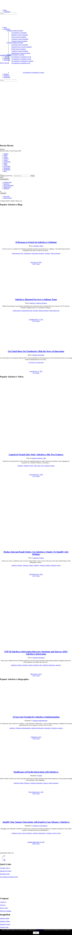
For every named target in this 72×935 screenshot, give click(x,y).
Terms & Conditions (5, 911)
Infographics (7, 169)
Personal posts (7, 182)
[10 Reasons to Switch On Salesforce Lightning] (36, 238)
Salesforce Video (28, 465)
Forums (6, 157)
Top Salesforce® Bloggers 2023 (9, 877)
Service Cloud (56, 833)
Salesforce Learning (57, 728)
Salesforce (32, 303)
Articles (6, 158)
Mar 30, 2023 (40, 842)
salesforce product (50, 465)
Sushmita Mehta (32, 842)
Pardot (40, 775)
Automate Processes (26, 310)
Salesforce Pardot (18, 783)
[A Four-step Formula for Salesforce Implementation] (36, 713)
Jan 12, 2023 (38, 674)
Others (41, 246)
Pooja (32, 262)
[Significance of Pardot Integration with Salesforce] (36, 768)
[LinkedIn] (5, 860)
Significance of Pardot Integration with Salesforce (36, 772)
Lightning (36, 246)
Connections (7, 161)
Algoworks (32, 474)
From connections (8, 185)
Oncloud (32, 371)
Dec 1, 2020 (39, 474)
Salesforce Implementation (40, 720)
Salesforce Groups (5, 924)
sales (42, 465)
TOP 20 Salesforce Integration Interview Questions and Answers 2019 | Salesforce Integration (36, 652)
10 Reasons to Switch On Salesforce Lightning (36, 242)
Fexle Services (33, 792)
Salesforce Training (38, 558)
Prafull (33, 737)
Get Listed (5, 894)
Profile (5, 155)
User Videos (7, 166)
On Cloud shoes (39, 362)
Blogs (5, 171)
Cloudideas (32, 319)
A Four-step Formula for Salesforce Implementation (36, 717)
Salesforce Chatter (28, 565)
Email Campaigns (53, 783)
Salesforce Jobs (38, 665)
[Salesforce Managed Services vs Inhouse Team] (36, 295)
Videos (5, 165)
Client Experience (55, 253)
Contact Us (7, 75)
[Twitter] (5, 858)
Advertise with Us (5, 868)
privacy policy (39, 930)
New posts (6, 196)
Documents (7, 168)
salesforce (20, 465)
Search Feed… (9, 175)
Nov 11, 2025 (38, 371)
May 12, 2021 (39, 319)
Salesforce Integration (39, 657)
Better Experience (44, 310)
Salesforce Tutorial (27, 665)
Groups (6, 160)
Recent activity (8, 198)
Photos (5, 163)
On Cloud (31, 362)
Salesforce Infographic (37, 728)
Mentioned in (7, 187)
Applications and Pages (37, 253)
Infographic (47, 728)
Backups (35, 310)
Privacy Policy (4, 908)
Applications (27, 253)
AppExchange (17, 310)
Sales (44, 458)
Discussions (7, 77)
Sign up (6, 63)
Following (6, 188)
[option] (38, 182)
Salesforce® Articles (5, 871)
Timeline (6, 154)
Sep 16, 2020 (37, 262)
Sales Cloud (37, 465)
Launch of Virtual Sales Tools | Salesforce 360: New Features (36, 454)
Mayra (32, 674)
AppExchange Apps (17, 253)
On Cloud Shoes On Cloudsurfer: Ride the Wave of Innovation (36, 351)
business (45, 783)
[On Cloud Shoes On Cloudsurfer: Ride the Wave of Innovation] (36, 347)
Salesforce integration (38, 355)
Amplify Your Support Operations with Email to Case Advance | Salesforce (36, 822)
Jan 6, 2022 (38, 737)
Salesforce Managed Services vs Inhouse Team (36, 299)
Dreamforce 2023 (5, 874)
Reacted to (6, 184)
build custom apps (54, 310)
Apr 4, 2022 (39, 574)
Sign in (2, 63)
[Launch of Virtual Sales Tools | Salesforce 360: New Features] (36, 451)
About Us (2, 905)
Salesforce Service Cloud (19, 833)
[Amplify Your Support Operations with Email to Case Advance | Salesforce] (36, 818)
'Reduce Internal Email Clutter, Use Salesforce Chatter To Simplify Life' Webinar (36, 553)
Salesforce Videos (5, 921)
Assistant (47, 253)
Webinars (6, 74)
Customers (49, 833)
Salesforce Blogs (4, 918)
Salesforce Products (41, 303)
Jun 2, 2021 (40, 792)
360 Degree (32, 574)
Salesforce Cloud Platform (40, 825)
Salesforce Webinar (45, 565)
